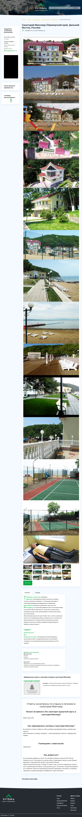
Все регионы (73, 807)
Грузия (72, 805)
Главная (24, 19)
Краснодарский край (62, 800)
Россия (29, 19)
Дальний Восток (36, 19)
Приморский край (45, 19)
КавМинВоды (60, 803)
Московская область (62, 805)
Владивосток (55, 19)
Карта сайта (73, 810)
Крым (58, 798)
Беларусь (72, 803)
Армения (72, 800)
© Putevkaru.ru (4, 815)
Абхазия (72, 798)
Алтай (58, 807)
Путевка (12, 815)
